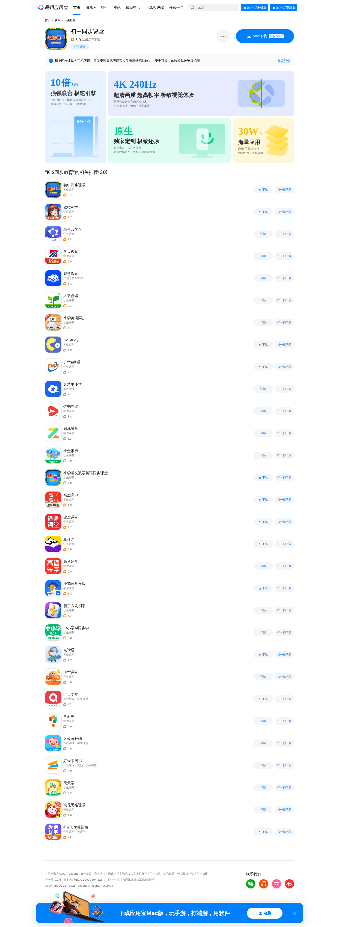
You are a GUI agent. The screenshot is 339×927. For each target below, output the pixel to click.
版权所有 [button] (141, 873)
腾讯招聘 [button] (113, 873)
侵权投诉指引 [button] (185, 873)
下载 (265, 189)
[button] (53, 7)
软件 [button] (57, 20)
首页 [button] (48, 20)
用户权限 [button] (155, 873)
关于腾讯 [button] (50, 873)
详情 (263, 233)
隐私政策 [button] (169, 873)
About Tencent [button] (68, 873)
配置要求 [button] (283, 61)
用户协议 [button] (202, 873)
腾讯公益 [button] (127, 873)
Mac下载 (268, 36)
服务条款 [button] (86, 873)
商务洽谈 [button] (99, 873)
